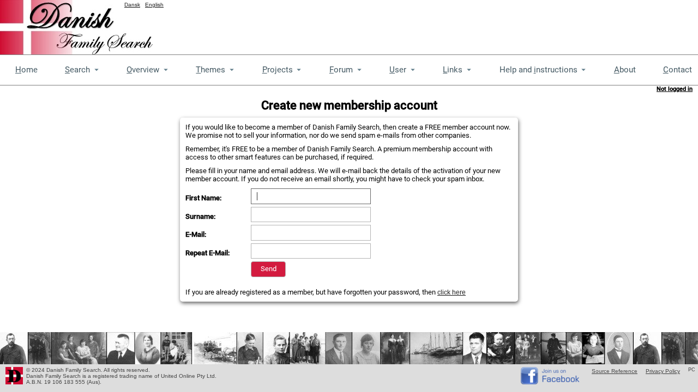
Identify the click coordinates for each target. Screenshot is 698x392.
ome (26, 70)
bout (625, 70)
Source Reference (614, 371)
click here (451, 292)
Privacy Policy (663, 371)
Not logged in (675, 89)
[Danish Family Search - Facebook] (551, 382)
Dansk (132, 5)
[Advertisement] (499, 24)
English (154, 5)
